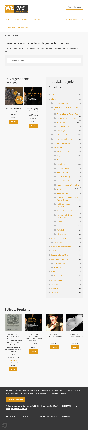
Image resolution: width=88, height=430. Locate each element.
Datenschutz (55, 416)
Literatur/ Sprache (63, 181)
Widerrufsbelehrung (42, 416)
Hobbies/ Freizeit (63, 168)
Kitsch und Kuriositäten (59, 255)
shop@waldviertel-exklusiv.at (16, 409)
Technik (60, 221)
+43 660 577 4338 (66, 406)
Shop (17, 19)
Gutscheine (55, 251)
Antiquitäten (55, 95)
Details (13, 122)
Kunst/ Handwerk (63, 172)
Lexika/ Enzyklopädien (62, 143)
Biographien (61, 156)
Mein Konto (26, 19)
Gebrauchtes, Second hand (61, 247)
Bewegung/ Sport (63, 151)
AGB (31, 416)
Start (8, 36)
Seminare (54, 284)
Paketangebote (59, 242)
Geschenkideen (59, 263)
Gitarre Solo (58, 276)
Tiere (59, 226)
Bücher (53, 99)
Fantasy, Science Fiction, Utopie (68, 114)
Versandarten (11, 416)
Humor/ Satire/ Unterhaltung (67, 118)
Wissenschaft (61, 234)
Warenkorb (38, 19)
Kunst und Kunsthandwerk (61, 259)
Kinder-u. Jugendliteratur (63, 139)
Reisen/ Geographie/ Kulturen (67, 211)
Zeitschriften (56, 292)
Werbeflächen (56, 288)
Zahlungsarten (23, 416)
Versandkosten (13, 360)
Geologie (60, 160)
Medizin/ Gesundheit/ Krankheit (68, 185)
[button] (4, 425)
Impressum (66, 416)
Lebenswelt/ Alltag (63, 177)
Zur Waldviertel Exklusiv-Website (16, 27)
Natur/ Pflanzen (62, 193)
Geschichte (61, 164)
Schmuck (57, 267)
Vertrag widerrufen (16, 399)
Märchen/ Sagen (63, 126)
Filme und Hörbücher (59, 238)
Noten (53, 272)
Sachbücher (58, 147)
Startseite (8, 19)
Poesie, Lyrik (61, 131)
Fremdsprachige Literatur (63, 135)
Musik (59, 189)
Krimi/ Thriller (62, 122)
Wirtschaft (60, 230)
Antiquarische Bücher (62, 103)
